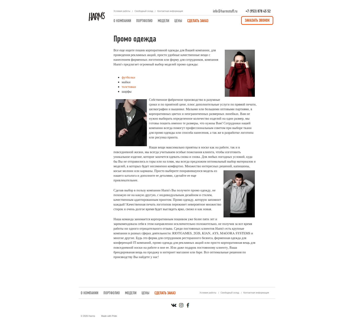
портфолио (144, 20)
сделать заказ (197, 20)
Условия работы (121, 11)
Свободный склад (144, 11)
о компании (122, 20)
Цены (178, 20)
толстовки (129, 86)
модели (163, 20)
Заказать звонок (257, 20)
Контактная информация (170, 11)
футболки (128, 77)
